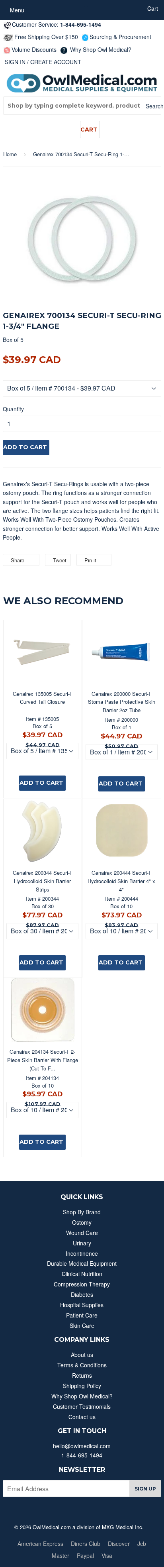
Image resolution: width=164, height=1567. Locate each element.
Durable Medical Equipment (82, 1263)
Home (10, 154)
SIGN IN (15, 62)
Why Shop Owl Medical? (99, 49)
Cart (89, 129)
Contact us (82, 1417)
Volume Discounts (34, 49)
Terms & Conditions (82, 1365)
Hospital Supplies (81, 1305)
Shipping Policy (82, 1386)
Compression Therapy (82, 1284)
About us (82, 1355)
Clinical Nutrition (82, 1274)
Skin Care (82, 1325)
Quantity (13, 409)
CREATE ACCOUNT (55, 62)
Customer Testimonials (82, 1406)
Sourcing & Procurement (120, 37)
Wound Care (82, 1233)
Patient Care (82, 1315)
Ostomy (82, 1222)
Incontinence (82, 1253)
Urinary (82, 1243)
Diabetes (82, 1294)
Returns (82, 1375)
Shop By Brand (82, 1212)
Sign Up (145, 1489)
